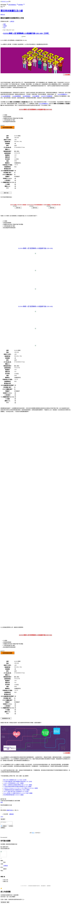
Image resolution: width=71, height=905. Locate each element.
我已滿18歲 (3, 902)
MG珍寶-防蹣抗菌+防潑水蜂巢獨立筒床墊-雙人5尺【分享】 (18, 781)
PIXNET (25, 885)
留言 (11, 810)
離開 (8, 902)
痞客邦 (8, 810)
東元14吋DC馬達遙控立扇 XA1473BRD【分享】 (15, 780)
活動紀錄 (11, 814)
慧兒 (2, 802)
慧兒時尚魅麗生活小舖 (12, 10)
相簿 (4, 24)
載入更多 (3, 819)
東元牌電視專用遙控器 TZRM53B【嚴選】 (13, 794)
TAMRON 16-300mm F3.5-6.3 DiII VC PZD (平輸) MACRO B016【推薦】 (20, 788)
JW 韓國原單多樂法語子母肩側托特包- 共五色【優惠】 (16, 789)
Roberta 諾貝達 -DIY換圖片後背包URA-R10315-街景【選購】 (18, 793)
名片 (4, 27)
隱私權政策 (43, 885)
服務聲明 (48, 885)
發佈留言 (3, 827)
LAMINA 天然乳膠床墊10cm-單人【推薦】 (13, 783)
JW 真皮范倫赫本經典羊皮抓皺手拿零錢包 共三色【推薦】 (17, 786)
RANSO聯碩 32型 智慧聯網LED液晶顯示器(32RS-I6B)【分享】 (26, 33)
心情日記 (12, 21)
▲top (2, 816)
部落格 (5, 25)
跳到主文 (3, 14)
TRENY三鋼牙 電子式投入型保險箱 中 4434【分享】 (16, 791)
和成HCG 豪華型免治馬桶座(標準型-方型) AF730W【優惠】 (18, 784)
